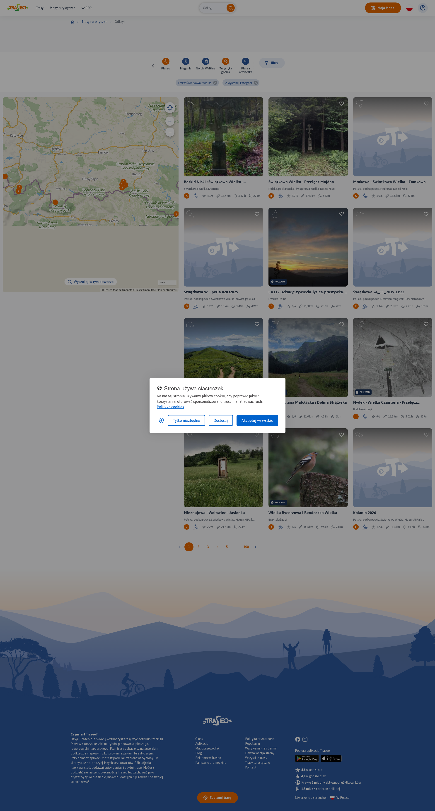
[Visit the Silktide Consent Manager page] (161, 420)
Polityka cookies (170, 407)
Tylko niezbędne (186, 420)
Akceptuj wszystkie (257, 420)
